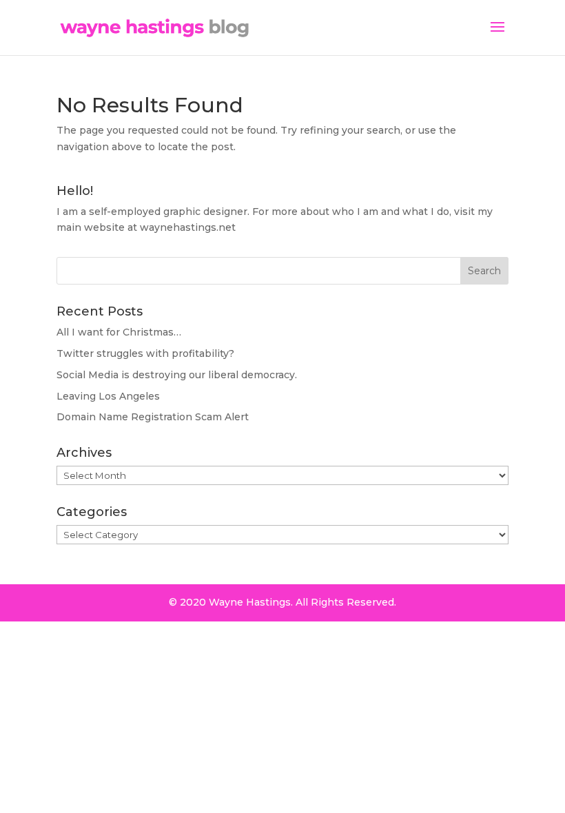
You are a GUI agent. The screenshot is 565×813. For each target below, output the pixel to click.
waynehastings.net (188, 227)
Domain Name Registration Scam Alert (152, 417)
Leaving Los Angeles (108, 396)
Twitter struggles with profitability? (145, 353)
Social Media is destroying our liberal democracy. (176, 375)
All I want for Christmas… (118, 332)
